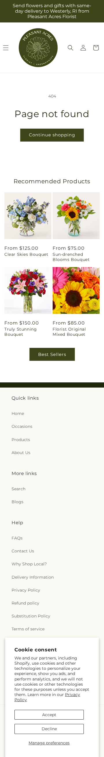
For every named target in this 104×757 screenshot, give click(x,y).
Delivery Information (33, 577)
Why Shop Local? (29, 564)
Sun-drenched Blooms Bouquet (71, 257)
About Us (21, 452)
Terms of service (28, 629)
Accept (49, 714)
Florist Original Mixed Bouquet (69, 332)
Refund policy (25, 603)
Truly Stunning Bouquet (20, 332)
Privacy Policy (26, 590)
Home (18, 413)
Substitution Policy (31, 616)
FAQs (17, 538)
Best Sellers (52, 354)
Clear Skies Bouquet (26, 254)
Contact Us (23, 551)
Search (18, 488)
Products (21, 439)
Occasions (22, 426)
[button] (70, 47)
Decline (49, 728)
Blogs (17, 501)
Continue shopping (52, 135)
